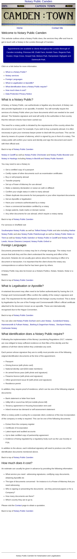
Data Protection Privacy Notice (19, 94)
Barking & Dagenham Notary (42, 324)
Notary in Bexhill (33, 158)
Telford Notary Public (44, 230)
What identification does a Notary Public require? (26, 87)
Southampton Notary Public (13, 230)
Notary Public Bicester (60, 155)
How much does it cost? (16, 90)
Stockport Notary (63, 324)
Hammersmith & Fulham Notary (15, 324)
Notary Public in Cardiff (47, 238)
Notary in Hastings (9, 158)
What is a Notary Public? (16, 72)
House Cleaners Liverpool (19, 241)
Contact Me (57, 28)
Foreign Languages (14, 79)
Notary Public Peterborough (33, 234)
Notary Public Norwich (53, 158)
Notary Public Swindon (25, 238)
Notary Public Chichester (35, 155)
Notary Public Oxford (40, 241)
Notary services (12, 76)
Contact (18, 505)
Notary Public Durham (26, 321)
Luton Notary (45, 321)
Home (20, 28)
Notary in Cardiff (8, 155)
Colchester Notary (9, 328)
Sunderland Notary (61, 321)
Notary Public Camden (23, 149)
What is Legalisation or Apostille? (20, 83)
